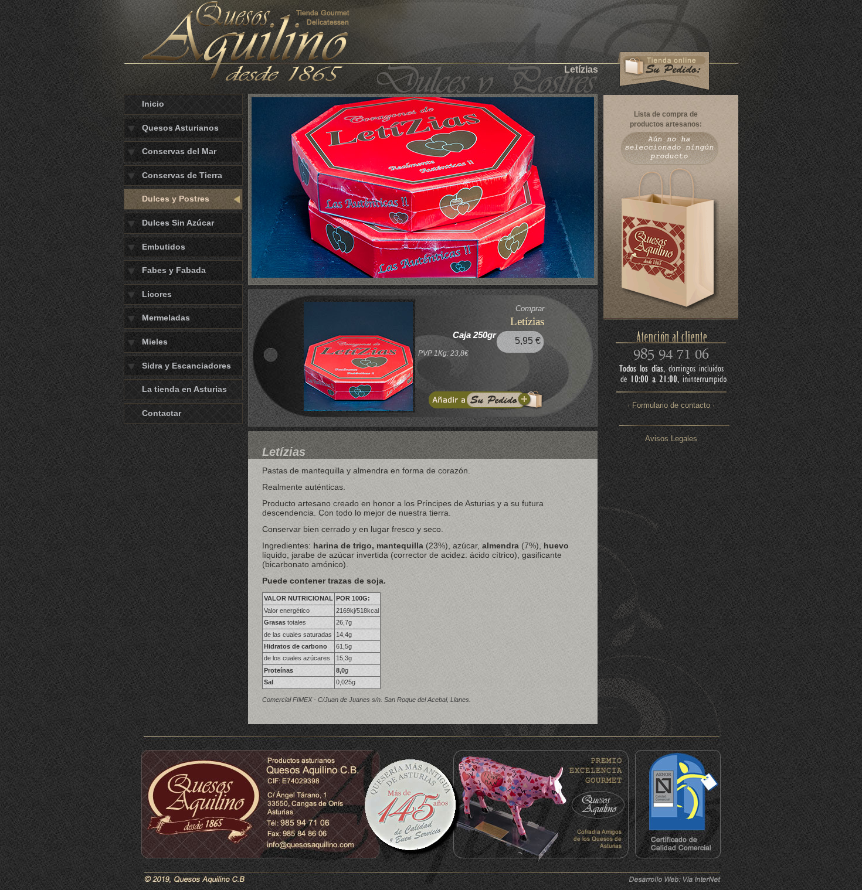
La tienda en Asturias (184, 389)
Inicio (153, 103)
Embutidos (163, 246)
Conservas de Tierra (182, 175)
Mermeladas (166, 317)
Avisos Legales (671, 438)
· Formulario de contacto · (671, 405)
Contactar (161, 413)
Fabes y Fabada (174, 270)
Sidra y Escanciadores (186, 365)
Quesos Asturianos (180, 127)
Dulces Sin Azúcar (178, 222)
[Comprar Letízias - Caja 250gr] (486, 399)
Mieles (155, 341)
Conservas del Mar (179, 151)
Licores (157, 294)
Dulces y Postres (175, 198)
